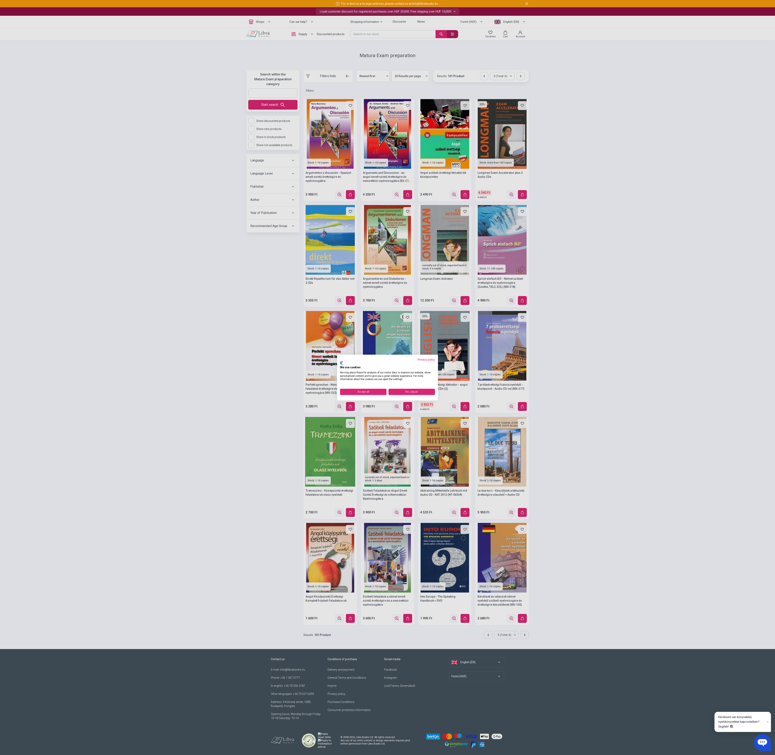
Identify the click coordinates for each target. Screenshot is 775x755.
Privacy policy (426, 359)
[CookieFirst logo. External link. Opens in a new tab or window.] (341, 363)
